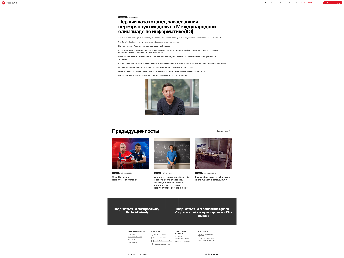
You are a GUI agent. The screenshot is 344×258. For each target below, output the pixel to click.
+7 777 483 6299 (160, 238)
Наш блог (131, 239)
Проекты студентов (182, 241)
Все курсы (178, 236)
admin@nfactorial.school (163, 241)
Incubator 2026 (306, 3)
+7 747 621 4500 (160, 234)
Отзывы (292, 3)
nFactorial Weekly (137, 212)
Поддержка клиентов (162, 244)
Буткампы (274, 3)
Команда (131, 234)
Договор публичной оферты (205, 235)
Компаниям (317, 3)
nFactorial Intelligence (214, 209)
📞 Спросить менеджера (333, 3)
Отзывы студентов (182, 238)
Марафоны (283, 3)
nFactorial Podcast (135, 237)
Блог (298, 3)
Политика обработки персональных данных (206, 239)
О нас (267, 3)
